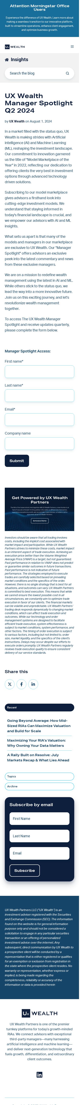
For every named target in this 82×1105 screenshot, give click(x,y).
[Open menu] (72, 47)
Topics (11, 776)
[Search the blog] (67, 73)
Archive (12, 786)
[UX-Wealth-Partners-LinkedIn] (39, 1074)
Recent (12, 707)
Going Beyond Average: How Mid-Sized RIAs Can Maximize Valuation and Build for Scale (38, 725)
